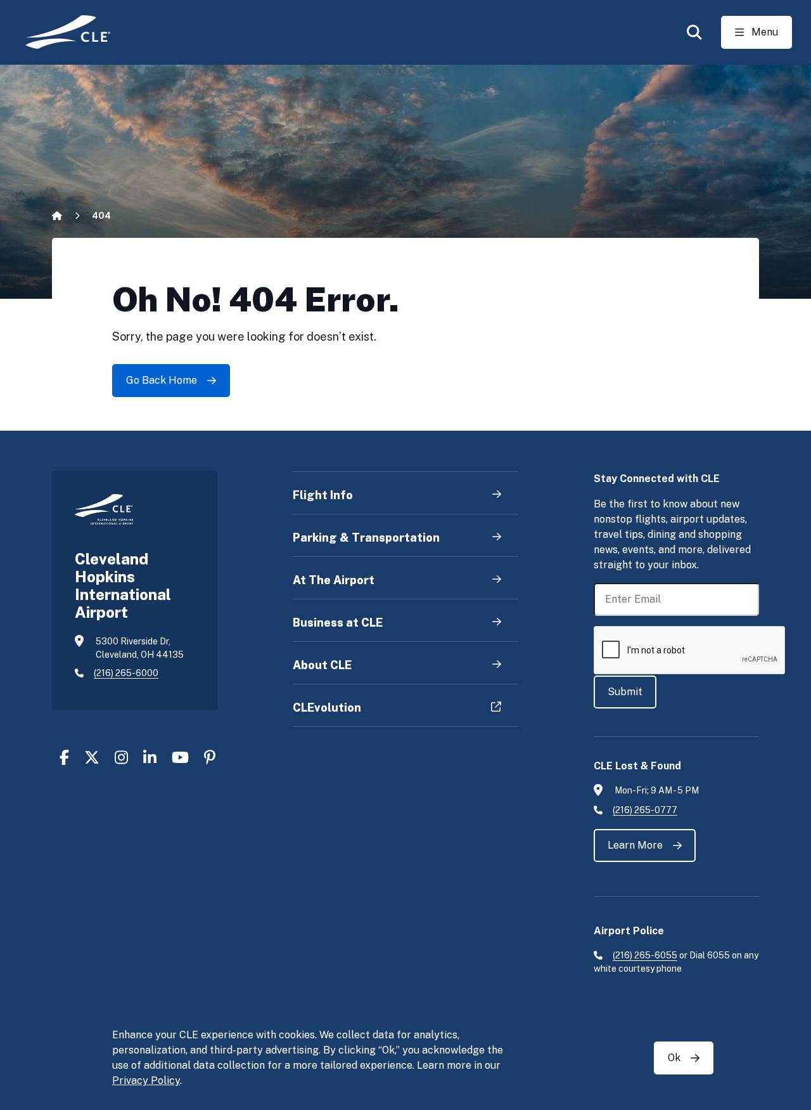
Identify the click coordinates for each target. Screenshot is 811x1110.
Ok (674, 1058)
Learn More (635, 845)
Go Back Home (161, 380)
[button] (694, 32)
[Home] (59, 32)
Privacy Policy (146, 1080)
